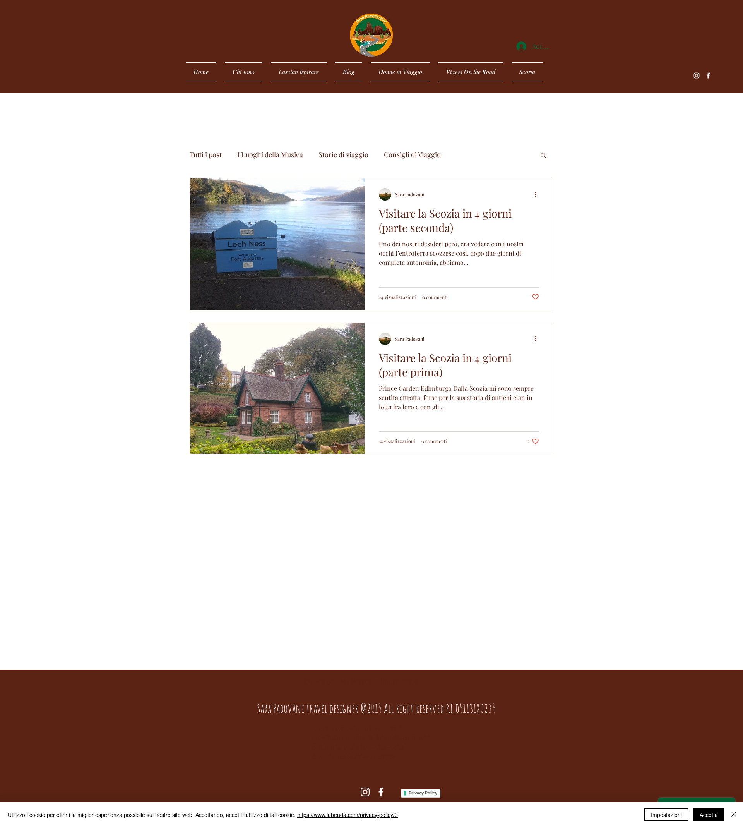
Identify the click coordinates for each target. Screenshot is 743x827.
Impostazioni (666, 814)
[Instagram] (696, 75)
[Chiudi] (733, 814)
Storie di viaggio (343, 154)
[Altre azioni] (538, 194)
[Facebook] (708, 75)
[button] (543, 156)
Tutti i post (206, 154)
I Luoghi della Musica (270, 154)
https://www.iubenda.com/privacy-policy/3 (347, 814)
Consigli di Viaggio (412, 154)
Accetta (709, 814)
